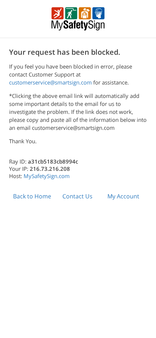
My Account (123, 196)
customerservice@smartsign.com (50, 82)
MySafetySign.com (47, 176)
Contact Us (77, 196)
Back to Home (32, 196)
